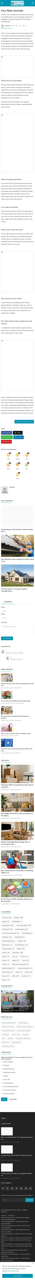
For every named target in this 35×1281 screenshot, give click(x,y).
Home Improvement (24, 925)
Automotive (17, 953)
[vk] (26, 1188)
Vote (4, 1099)
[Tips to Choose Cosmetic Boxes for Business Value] (7, 727)
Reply (21, 653)
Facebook (26, 976)
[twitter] (7, 1188)
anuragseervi (4, 875)
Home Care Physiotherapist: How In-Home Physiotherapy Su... (17, 1138)
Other (15, 976)
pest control (5, 1042)
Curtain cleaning (7, 949)
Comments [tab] (8, 602)
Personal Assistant (9, 1094)
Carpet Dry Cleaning (8, 1027)
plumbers (10, 1038)
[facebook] (3, 1188)
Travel (19, 972)
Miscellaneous (7, 925)
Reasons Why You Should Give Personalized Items (16, 701)
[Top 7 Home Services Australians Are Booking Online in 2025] (17, 859)
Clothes (5, 964)
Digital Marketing (8, 968)
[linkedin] (21, 1188)
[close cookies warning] (32, 1264)
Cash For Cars (16, 1034)
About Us (3, 1215)
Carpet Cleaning (21, 929)
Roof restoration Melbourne (25, 1027)
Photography (16, 921)
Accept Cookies (17, 1276)
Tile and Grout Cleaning (10, 933)
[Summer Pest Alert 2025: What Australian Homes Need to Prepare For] (7, 678)
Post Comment (7, 638)
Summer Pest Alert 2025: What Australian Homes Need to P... (17, 684)
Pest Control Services (9, 1090)
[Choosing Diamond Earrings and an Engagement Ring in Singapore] (7, 1167)
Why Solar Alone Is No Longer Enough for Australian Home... (14, 590)
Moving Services (8, 1083)
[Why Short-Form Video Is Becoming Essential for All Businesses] (7, 743)
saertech (3, 688)
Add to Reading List (7, 28)
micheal (12, 487)
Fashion (5, 980)
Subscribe (30, 1200)
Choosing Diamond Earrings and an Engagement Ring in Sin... (16, 1174)
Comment (4, 622)
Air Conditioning (21, 945)
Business (18, 918)
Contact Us (11, 1215)
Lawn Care (6, 1079)
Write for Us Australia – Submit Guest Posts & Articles (16, 1238)
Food (14, 956)
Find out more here (13, 1271)
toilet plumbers (16, 1042)
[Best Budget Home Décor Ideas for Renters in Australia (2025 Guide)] (17, 802)
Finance (24, 956)
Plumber (21, 941)
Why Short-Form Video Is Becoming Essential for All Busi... (16, 749)
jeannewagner (6, 1010)
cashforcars (5, 1034)
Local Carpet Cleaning (24, 1031)
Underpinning (19, 937)
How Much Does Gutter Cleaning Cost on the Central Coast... (17, 560)
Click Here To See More (23, 422)
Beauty (15, 960)
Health (20, 949)
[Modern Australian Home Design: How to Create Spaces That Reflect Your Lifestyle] (17, 831)
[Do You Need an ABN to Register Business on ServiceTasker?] (17, 888)
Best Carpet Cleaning (8, 1031)
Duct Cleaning (27, 933)
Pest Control (7, 929)
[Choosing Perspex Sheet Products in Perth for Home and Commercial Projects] (7, 1149)
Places (5, 976)
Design (5, 921)
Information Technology (20, 964)
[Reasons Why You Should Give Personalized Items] (7, 695)
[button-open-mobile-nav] (2, 3)
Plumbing (6, 1065)
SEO (3, 1038)
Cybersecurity (7, 972)
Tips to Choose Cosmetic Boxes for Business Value (16, 733)
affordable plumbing (8, 1046)
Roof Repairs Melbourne (23, 1038)
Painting (5, 1076)
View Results (13, 1099)
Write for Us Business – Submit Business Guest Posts (16, 1244)
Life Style (6, 918)
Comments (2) (5, 646)
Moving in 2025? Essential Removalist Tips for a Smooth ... (15, 717)
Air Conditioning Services (10, 1086)
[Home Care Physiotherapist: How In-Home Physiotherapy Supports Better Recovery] (7, 1131)
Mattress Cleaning (8, 941)
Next (31, 1001)
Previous (4, 1001)
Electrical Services (8, 1069)
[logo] (17, 3)
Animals (5, 960)
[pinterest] (17, 1188)
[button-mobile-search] (33, 3)
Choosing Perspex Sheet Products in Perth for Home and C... (17, 530)
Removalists (7, 945)
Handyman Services (9, 1072)
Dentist (5, 953)
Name (3, 607)
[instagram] (12, 1188)
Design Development (25, 968)
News (25, 960)
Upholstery (6, 937)
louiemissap (4, 703)
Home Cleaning (8, 1062)
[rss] (30, 1188)
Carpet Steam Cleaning (9, 1023)
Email (3, 614)
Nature (28, 972)
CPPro (2, 735)
